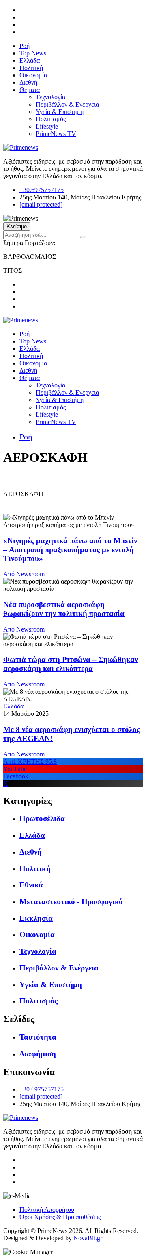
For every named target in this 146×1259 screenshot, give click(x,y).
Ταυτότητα (37, 1037)
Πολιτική (31, 67)
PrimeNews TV (56, 133)
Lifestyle (47, 126)
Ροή (24, 45)
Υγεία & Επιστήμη (60, 111)
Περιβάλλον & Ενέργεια (67, 104)
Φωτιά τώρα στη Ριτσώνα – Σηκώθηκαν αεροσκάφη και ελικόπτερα (70, 664)
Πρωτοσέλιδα (42, 818)
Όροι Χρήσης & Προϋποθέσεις (60, 1216)
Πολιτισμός (51, 119)
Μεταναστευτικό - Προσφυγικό (71, 901)
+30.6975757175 (41, 189)
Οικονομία (33, 75)
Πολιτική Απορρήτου (46, 1209)
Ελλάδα (29, 60)
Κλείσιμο (16, 226)
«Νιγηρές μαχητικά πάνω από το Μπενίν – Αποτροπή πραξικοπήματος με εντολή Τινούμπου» (70, 549)
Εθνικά (31, 885)
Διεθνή (28, 82)
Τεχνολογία (50, 97)
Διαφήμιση (37, 1053)
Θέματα (29, 89)
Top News (32, 53)
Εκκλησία (36, 918)
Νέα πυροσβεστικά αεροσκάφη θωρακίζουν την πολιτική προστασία (64, 609)
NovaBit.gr (87, 1238)
